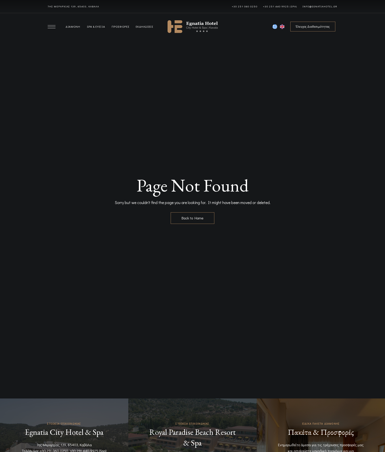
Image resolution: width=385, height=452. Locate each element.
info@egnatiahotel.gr (320, 6)
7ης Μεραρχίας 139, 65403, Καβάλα (64, 444)
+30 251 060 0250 (245, 6)
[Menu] (51, 26)
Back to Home (192, 218)
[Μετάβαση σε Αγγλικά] (282, 27)
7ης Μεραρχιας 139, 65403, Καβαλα (73, 6)
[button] (312, 26)
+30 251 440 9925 (276, 6)
